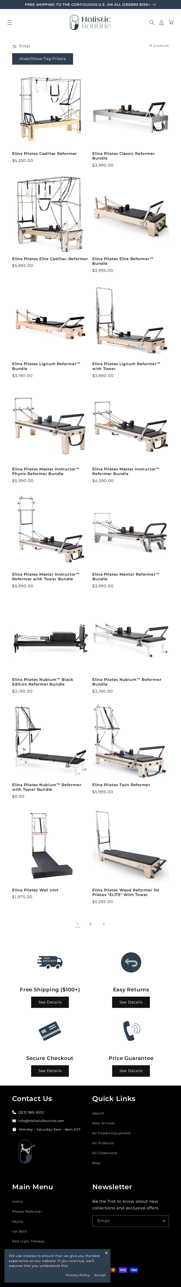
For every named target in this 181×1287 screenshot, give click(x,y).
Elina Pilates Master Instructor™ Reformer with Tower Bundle (46, 576)
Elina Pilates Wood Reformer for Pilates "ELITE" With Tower (126, 892)
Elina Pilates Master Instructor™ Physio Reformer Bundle (46, 471)
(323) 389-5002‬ (31, 1112)
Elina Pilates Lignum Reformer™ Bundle (46, 366)
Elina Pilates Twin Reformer (121, 785)
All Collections (104, 1153)
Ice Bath (19, 1231)
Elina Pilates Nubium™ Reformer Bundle (126, 681)
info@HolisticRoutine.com (41, 1121)
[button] (10, 22)
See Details (50, 1002)
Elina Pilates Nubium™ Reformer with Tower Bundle (46, 787)
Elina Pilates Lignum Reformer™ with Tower (126, 366)
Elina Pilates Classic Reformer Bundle (123, 155)
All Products (103, 1143)
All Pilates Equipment (111, 1133)
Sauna (17, 1221)
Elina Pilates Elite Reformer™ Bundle (123, 261)
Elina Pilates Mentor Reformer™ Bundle (125, 576)
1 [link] (77, 923)
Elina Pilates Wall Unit (35, 890)
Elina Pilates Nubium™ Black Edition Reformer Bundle (42, 681)
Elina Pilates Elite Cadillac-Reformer (50, 259)
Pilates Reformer (27, 1211)
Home (17, 1201)
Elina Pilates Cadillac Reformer (44, 153)
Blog (96, 1163)
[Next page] (103, 924)
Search (98, 1113)
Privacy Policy (78, 1275)
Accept (100, 1275)
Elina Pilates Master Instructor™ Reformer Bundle (126, 471)
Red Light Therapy (28, 1241)
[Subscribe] (163, 1221)
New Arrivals (103, 1123)
